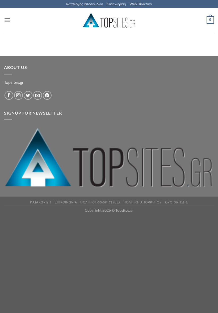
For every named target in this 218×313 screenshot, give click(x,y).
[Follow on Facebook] (9, 95)
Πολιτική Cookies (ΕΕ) (100, 202)
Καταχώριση (116, 4)
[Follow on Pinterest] (47, 95)
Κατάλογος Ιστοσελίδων (84, 4)
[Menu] (7, 20)
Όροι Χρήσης (176, 202)
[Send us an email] (37, 95)
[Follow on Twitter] (28, 95)
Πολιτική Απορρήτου (142, 202)
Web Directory (140, 4)
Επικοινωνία (65, 202)
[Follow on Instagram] (18, 95)
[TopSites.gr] (109, 20)
